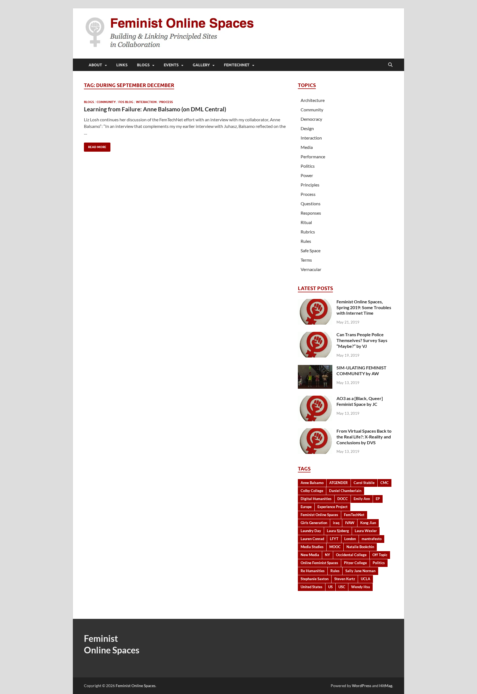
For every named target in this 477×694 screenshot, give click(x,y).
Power (307, 175)
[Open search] (390, 65)
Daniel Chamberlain (345, 490)
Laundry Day (311, 531)
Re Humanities (313, 571)
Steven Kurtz (344, 579)
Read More (95, 146)
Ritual (306, 222)
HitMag (385, 685)
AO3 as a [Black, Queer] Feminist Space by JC (359, 401)
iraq (336, 522)
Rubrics (308, 231)
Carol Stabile (364, 482)
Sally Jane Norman (360, 571)
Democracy (311, 119)
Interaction (146, 102)
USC (341, 587)
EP (378, 498)
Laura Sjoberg (338, 531)
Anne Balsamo (312, 482)
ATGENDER (338, 482)
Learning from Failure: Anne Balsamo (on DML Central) (155, 109)
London (350, 539)
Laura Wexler (366, 531)
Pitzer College (355, 563)
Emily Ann (362, 498)
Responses (311, 212)
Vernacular (311, 269)
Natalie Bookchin (360, 547)
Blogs (143, 65)
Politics (308, 166)
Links (122, 65)
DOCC (342, 498)
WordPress (361, 685)
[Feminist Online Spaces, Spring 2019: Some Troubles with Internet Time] (315, 302)
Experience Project (332, 506)
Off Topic (379, 555)
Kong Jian (368, 522)
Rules (306, 241)
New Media (310, 555)
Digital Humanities (316, 498)
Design (307, 128)
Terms (306, 259)
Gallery (201, 65)
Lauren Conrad (312, 539)
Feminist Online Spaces (319, 514)
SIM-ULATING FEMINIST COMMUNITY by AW (361, 370)
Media (307, 147)
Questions (310, 203)
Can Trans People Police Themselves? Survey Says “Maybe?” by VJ (361, 340)
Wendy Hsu (360, 587)
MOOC (335, 547)
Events (171, 65)
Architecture (313, 100)
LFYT (334, 539)
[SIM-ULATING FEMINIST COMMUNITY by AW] (315, 368)
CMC (384, 482)
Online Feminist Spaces (319, 563)
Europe (306, 506)
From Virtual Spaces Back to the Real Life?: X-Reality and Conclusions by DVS (363, 436)
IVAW (349, 522)
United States (311, 587)
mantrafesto (371, 539)
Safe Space (310, 250)
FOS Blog (125, 102)
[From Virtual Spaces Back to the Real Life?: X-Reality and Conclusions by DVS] (315, 431)
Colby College (312, 490)
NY (327, 555)
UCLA (365, 579)
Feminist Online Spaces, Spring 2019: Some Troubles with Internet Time (363, 307)
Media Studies (312, 547)
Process (166, 102)
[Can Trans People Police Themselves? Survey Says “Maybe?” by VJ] (315, 335)
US (330, 587)
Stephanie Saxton (314, 579)
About (95, 65)
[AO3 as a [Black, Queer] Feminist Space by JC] (315, 398)
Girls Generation (314, 522)
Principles (310, 184)
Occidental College (351, 555)
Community (106, 102)
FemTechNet (237, 65)
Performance (313, 156)
